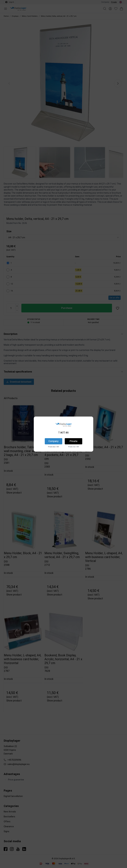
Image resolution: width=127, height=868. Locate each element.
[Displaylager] (63, 424)
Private (73, 441)
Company (53, 441)
